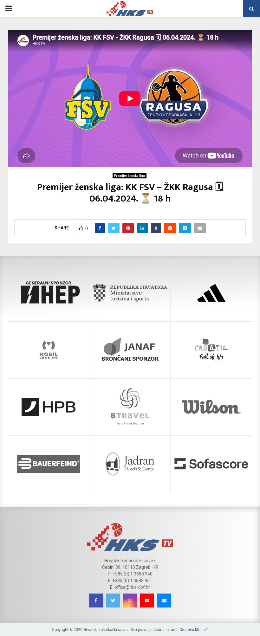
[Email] (164, 600)
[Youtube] (147, 600)
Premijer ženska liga (129, 175)
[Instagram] (130, 600)
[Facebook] (96, 600)
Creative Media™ (193, 629)
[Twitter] (113, 600)
